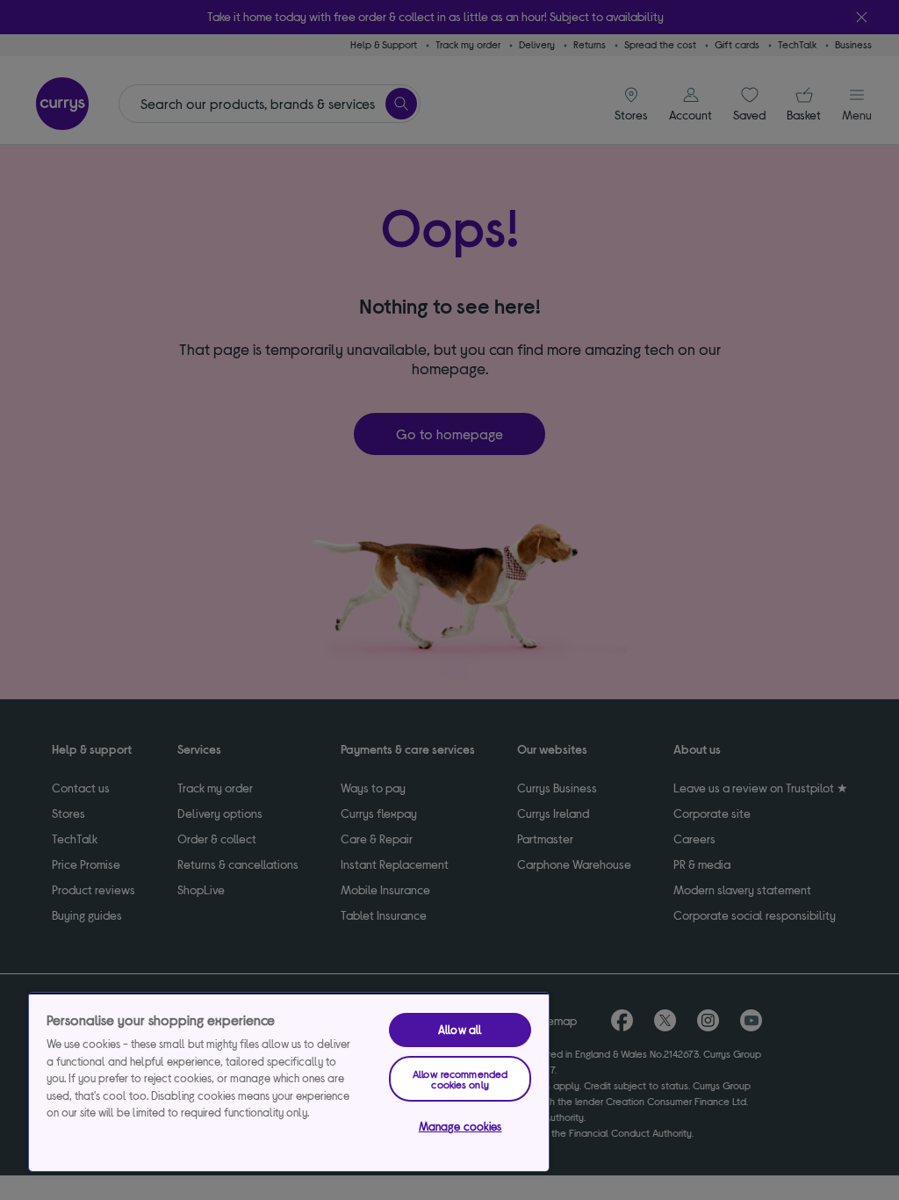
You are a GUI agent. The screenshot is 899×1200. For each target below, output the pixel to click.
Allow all (460, 1030)
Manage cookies (460, 1126)
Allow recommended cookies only (460, 1078)
